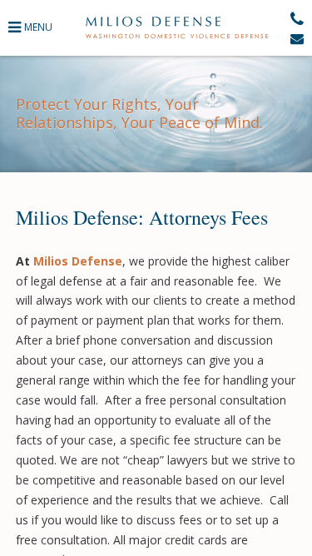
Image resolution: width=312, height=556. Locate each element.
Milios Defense (177, 27)
